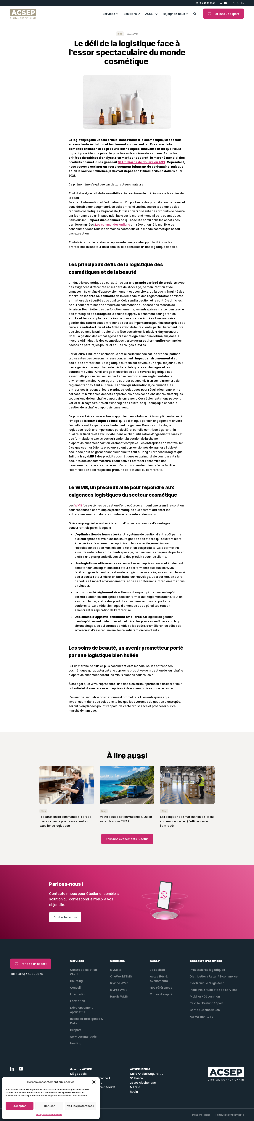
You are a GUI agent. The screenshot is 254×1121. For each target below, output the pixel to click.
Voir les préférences (80, 1106)
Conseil (75, 987)
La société (157, 970)
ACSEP (150, 14)
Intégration (78, 994)
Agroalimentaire (201, 1016)
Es (242, 3)
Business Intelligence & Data (86, 1021)
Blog (120, 33)
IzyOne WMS (119, 983)
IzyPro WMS (118, 990)
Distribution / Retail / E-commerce (214, 976)
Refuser (49, 1106)
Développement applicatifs (81, 1010)
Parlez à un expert (226, 14)
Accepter (19, 1106)
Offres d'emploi (161, 994)
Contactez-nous (65, 917)
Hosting (75, 1043)
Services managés (83, 1036)
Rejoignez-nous (174, 14)
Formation (77, 1001)
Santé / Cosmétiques (205, 1010)
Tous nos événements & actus (127, 839)
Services (108, 14)
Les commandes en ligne (112, 224)
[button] (94, 1082)
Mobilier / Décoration (205, 996)
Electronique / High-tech (207, 983)
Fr (234, 3)
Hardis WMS (119, 996)
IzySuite (116, 970)
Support (75, 1030)
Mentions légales (201, 1114)
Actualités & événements (159, 979)
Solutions (130, 14)
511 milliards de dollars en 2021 (141, 162)
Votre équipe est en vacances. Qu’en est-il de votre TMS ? (126, 819)
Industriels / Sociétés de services (213, 990)
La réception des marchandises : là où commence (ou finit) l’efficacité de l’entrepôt (187, 821)
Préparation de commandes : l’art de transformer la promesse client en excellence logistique (65, 821)
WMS (78, 505)
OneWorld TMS (121, 976)
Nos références (161, 987)
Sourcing (76, 981)
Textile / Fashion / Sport (207, 1003)
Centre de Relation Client (83, 972)
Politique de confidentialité (49, 1114)
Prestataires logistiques (207, 970)
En (238, 3)
